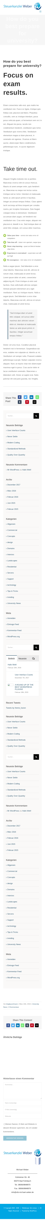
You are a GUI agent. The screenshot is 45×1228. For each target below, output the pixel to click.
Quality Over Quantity (16, 455)
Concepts (11, 536)
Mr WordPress (13, 470)
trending (10, 597)
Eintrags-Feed (13, 624)
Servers (10, 573)
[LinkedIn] (31, 397)
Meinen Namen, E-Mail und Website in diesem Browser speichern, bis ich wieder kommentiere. (20, 1128)
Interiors (10, 554)
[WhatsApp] (37, 397)
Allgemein (11, 524)
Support (10, 579)
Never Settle (12, 436)
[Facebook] (19, 397)
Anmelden (11, 618)
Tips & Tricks (12, 591)
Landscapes (12, 561)
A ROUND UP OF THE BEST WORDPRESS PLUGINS (24, 687)
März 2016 (11, 491)
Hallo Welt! (26, 470)
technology (11, 585)
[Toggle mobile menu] (40, 11)
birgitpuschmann (12, 1004)
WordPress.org (13, 636)
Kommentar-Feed (14, 630)
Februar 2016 (12, 497)
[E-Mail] (34, 402)
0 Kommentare (14, 1007)
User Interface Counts (16, 430)
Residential (11, 567)
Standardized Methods (16, 449)
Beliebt (11, 658)
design (10, 542)
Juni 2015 (11, 503)
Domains (11, 548)
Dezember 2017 (13, 485)
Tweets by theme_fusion (16, 708)
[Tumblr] (19, 402)
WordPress (33, 1211)
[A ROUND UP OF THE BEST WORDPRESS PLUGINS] (10, 686)
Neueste (22, 658)
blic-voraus (33, 1208)
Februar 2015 (12, 509)
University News (14, 603)
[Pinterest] (27, 402)
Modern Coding (13, 443)
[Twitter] (25, 397)
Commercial (12, 530)
